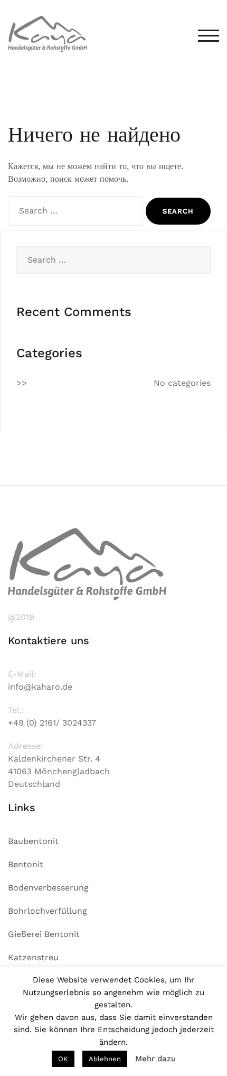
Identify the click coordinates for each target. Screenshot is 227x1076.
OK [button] (63, 1059)
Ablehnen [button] (105, 1059)
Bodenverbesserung (48, 888)
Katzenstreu (33, 957)
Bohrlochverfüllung (47, 911)
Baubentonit (33, 841)
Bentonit (25, 864)
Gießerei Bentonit (44, 934)
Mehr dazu (155, 1058)
